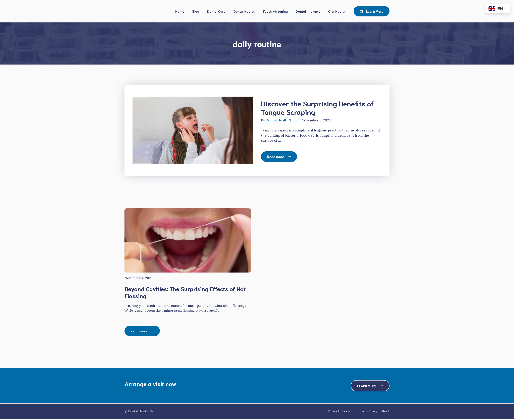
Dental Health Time (282, 120)
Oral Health (337, 11)
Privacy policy (367, 411)
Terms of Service (340, 411)
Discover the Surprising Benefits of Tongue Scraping (317, 107)
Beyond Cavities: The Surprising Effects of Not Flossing (185, 292)
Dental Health (244, 11)
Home (179, 11)
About (385, 411)
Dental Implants (308, 11)
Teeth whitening (275, 11)
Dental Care (216, 11)
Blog (195, 11)
